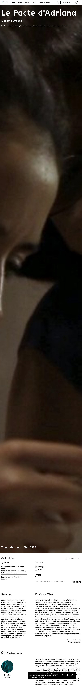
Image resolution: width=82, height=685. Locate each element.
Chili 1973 (38, 581)
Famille (61, 581)
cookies (55, 674)
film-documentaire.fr (59, 26)
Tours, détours (47, 581)
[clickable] (38, 576)
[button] (58, 3)
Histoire (55, 581)
